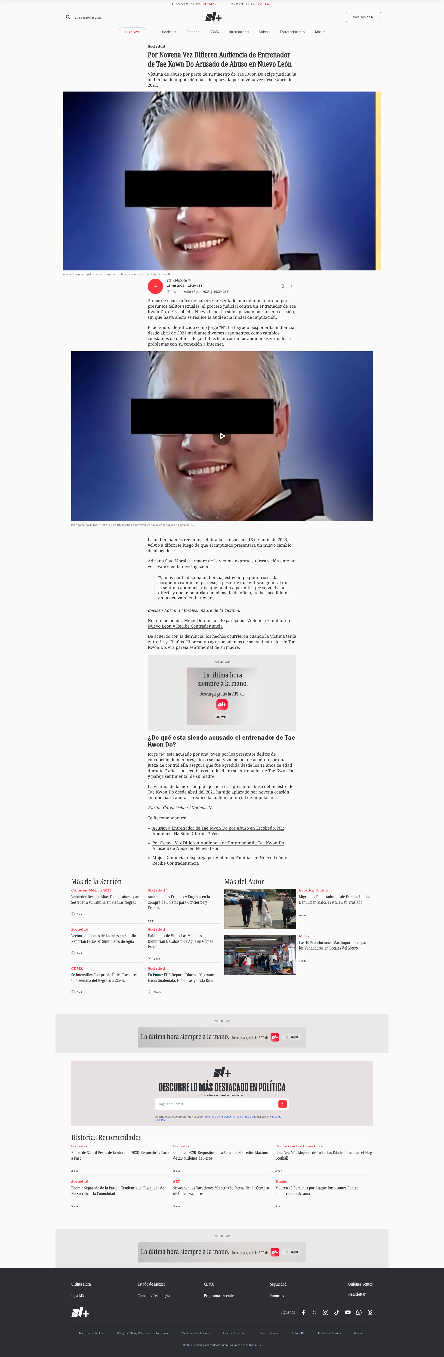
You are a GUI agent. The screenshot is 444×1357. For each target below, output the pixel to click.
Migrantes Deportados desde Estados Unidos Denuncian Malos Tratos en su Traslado (334, 899)
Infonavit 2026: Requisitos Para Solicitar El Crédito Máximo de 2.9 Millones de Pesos (220, 1155)
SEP (177, 1181)
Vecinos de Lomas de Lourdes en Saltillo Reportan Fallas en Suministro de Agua (103, 938)
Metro (304, 936)
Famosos (277, 1295)
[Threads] (370, 1312)
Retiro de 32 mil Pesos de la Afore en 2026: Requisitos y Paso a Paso (120, 1155)
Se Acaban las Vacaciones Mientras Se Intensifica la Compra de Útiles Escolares (221, 1190)
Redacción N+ (182, 280)
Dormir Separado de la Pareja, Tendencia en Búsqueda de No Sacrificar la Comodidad (117, 1190)
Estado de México (151, 1284)
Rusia (281, 1181)
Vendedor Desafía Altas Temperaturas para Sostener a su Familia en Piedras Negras (106, 899)
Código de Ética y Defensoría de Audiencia (142, 1333)
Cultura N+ (298, 1333)
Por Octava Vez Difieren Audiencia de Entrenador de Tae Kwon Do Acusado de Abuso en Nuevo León (218, 845)
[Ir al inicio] (80, 1312)
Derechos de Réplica (91, 1333)
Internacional (239, 32)
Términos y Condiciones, (218, 1117)
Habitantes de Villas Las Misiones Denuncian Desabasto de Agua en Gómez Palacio (180, 941)
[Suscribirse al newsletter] (282, 1104)
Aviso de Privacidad (244, 1117)
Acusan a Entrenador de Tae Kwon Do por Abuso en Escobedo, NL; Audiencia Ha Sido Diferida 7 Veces (218, 830)
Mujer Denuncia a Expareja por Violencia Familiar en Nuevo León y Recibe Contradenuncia (219, 623)
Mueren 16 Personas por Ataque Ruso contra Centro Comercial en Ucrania (316, 1190)
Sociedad (169, 32)
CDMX (214, 32)
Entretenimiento (292, 32)
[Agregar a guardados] (282, 286)
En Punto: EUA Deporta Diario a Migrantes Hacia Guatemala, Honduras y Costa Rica (182, 977)
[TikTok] (336, 1312)
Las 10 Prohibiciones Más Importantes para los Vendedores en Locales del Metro (334, 945)
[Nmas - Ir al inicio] (213, 17)
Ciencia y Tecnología (154, 1295)
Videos (264, 32)
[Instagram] (325, 1312)
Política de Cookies (329, 1333)
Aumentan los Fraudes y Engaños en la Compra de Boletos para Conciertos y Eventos (179, 902)
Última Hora (81, 1284)
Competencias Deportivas (299, 1146)
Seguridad (278, 1284)
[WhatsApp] (359, 1312)
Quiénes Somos (360, 1284)
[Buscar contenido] (67, 17)
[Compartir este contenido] (291, 286)
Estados (192, 32)
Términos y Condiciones (196, 1333)
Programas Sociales (219, 1295)
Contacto (359, 1333)
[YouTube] (348, 1312)
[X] (314, 1312)
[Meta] (303, 1312)
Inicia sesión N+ (363, 17)
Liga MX (77, 1295)
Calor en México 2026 (91, 890)
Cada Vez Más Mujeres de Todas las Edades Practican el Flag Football (323, 1155)
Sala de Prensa (269, 1333)
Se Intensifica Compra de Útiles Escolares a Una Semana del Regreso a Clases (105, 977)
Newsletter (357, 1294)
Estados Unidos (313, 890)
